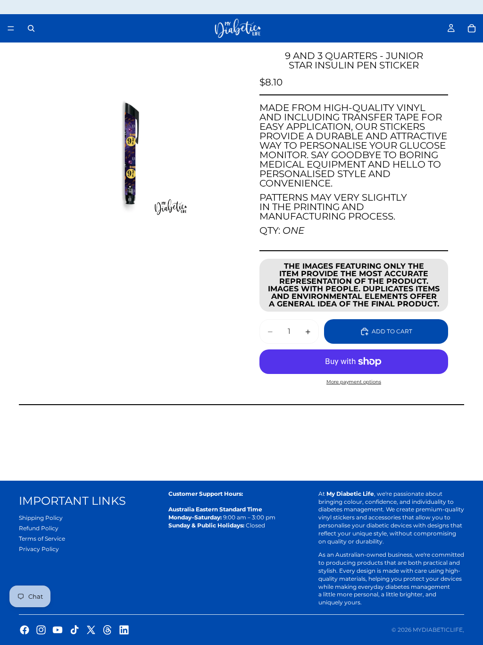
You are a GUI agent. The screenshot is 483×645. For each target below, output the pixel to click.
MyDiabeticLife (438, 629)
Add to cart (392, 331)
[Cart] (471, 28)
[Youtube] (57, 630)
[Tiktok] (74, 630)
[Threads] (107, 630)
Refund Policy (38, 528)
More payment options (353, 382)
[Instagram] (41, 630)
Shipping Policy (41, 517)
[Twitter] (91, 630)
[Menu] (11, 28)
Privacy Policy (39, 548)
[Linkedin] (124, 630)
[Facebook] (24, 630)
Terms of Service (42, 538)
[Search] (31, 28)
